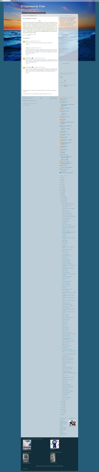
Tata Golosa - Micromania (66, 260)
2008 (62, 194)
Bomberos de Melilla (64, 159)
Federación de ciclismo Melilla (66, 167)
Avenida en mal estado (65, 328)
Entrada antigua (53, 98)
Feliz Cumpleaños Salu (65, 254)
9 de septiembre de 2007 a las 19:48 (39, 58)
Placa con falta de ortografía (66, 281)
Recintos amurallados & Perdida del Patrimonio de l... (68, 268)
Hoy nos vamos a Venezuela (66, 224)
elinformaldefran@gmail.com (68, 25)
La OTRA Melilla (64, 101)
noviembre (64, 198)
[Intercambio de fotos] (40, 21)
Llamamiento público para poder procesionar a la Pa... (67, 339)
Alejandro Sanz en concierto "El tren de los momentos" (69, 266)
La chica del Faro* (64, 131)
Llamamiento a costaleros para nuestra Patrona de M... (68, 378)
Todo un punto (63, 170)
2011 (62, 189)
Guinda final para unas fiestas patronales (68, 333)
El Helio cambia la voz (65, 316)
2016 (62, 180)
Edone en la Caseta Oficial (66, 384)
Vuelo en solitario (65, 375)
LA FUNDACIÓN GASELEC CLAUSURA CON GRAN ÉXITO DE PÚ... (69, 372)
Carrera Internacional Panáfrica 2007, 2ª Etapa (68, 301)
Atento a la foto (64, 257)
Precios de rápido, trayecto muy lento (68, 341)
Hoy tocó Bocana (64, 240)
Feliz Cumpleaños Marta (66, 335)
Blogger (62, 465)
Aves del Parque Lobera (66, 221)
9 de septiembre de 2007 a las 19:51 (39, 67)
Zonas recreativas (65, 270)
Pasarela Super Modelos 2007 (67, 213)
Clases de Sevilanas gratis (66, 392)
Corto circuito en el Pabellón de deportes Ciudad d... (68, 238)
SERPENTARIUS (64, 146)
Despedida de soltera (65, 356)
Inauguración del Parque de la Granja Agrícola (68, 295)
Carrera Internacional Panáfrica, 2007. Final (68, 298)
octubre (63, 200)
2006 (62, 414)
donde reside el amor (64, 169)
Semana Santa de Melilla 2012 (66, 125)
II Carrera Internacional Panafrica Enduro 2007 (69, 351)
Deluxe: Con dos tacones (65, 161)
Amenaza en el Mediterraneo (66, 397)
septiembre (64, 202)
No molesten (64, 365)
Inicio (24, 12)
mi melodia (63, 152)
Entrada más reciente (28, 98)
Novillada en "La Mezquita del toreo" (68, 358)
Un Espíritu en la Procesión (66, 336)
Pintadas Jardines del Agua (66, 205)
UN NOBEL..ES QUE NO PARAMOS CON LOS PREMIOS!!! (68, 232)
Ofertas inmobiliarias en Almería (67, 214)
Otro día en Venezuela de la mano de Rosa (69, 216)
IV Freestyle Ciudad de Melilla (67, 304)
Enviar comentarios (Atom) (32, 100)
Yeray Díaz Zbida (64, 165)
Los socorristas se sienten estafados (68, 354)
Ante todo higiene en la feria (66, 345)
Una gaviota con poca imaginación (67, 359)
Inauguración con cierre (66, 286)
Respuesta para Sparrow (66, 307)
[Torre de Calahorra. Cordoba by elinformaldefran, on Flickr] (63, 433)
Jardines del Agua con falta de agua (67, 203)
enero (63, 412)
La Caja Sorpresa (64, 113)
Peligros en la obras (65, 344)
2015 (62, 182)
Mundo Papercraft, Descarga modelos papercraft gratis (67, 105)
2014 (62, 184)
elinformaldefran (29, 58)
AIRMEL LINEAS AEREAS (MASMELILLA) (66, 143)
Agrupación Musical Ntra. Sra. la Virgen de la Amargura (67, 163)
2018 (62, 177)
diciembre (63, 197)
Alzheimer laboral (65, 242)
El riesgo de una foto (65, 398)
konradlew (51, 465)
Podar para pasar (64, 210)
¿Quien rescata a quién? (66, 342)
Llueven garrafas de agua (66, 361)
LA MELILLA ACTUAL (65, 134)
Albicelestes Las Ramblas (65, 128)
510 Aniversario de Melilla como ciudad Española (68, 274)
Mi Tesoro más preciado (65, 116)
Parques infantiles (65, 330)
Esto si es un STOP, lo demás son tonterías (69, 353)
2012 (62, 187)
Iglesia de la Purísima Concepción (67, 379)
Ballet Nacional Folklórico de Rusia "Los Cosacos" (68, 310)
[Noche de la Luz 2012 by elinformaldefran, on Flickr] (63, 435)
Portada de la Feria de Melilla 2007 (67, 386)
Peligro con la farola (65, 320)
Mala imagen (64, 234)
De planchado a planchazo (66, 302)
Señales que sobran (65, 250)
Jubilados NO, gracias (65, 314)
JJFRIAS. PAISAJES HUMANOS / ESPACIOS (67, 123)
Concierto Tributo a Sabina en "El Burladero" (67, 363)
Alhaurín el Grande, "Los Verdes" (67, 306)
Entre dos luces (64, 287)
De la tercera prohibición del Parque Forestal (68, 228)
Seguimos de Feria (65, 382)
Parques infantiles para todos (66, 255)
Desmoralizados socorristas (66, 332)
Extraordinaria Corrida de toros (67, 349)
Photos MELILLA (64, 98)
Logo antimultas (64, 322)
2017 (62, 179)
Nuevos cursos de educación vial (67, 317)
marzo (63, 409)
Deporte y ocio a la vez (65, 370)
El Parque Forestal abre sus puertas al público (68, 247)
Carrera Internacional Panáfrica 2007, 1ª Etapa (68, 312)
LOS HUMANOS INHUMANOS (67, 367)
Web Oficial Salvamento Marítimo (67, 172)
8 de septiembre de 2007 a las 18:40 (35, 47)
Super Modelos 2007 (65, 219)
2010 (62, 190)
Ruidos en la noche (65, 324)
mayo (63, 405)
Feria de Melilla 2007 (65, 394)
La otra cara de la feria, (65, 278)
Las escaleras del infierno (66, 262)
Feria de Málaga (64, 395)
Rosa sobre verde (64, 243)
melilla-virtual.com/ (64, 154)
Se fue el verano (64, 252)
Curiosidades (28, 35)
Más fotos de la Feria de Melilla (67, 368)
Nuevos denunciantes (65, 389)
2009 (62, 192)
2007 (62, 195)
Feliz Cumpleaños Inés (65, 327)
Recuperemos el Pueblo (66, 319)
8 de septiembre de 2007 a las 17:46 (34, 41)
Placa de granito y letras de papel (67, 263)
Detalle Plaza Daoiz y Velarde (67, 289)
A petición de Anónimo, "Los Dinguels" (68, 208)
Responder (27, 44)
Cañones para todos (65, 206)
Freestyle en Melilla (65, 290)
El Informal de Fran (33, 6)
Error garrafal (64, 245)
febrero (63, 410)
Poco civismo (64, 279)
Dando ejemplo (64, 236)
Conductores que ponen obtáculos (67, 390)
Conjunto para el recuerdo (66, 218)
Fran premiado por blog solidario (67, 276)
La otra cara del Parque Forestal (67, 249)
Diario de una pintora (65, 111)
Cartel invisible (64, 381)
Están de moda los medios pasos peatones (69, 226)
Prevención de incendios (66, 272)
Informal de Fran (67, 17)
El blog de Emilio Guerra (65, 108)
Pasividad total (64, 222)
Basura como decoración (66, 230)
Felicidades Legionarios (66, 259)
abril (63, 407)
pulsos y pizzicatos (64, 149)
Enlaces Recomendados (40, 12)
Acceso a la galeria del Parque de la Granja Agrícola (69, 293)
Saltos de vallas (64, 325)
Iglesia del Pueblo (65, 347)
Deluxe (27, 41)
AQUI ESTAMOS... (64, 137)
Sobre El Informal (30, 12)
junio (63, 404)
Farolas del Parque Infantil (66, 211)
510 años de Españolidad (66, 284)
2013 (62, 185)
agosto (63, 400)
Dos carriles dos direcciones (66, 387)
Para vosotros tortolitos (65, 282)
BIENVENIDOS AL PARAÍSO (66, 139)
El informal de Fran (26, 105)
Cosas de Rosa (63, 119)
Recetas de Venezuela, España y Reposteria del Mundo (66, 157)
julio (63, 402)
